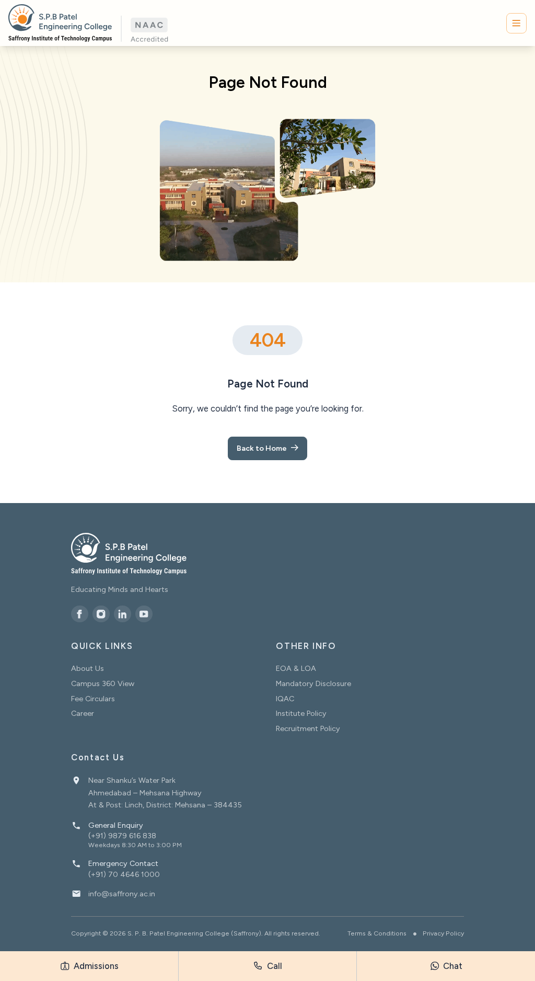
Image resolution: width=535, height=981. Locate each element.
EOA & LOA (296, 668)
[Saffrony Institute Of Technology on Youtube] (144, 614)
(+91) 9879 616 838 (122, 835)
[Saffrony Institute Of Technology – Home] (129, 554)
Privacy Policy (443, 933)
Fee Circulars (93, 698)
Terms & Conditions (376, 933)
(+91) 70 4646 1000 (124, 874)
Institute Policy (301, 713)
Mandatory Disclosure (313, 683)
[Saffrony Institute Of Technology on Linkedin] (122, 614)
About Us (87, 668)
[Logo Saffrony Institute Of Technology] (88, 23)
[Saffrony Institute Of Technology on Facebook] (79, 614)
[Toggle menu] (516, 23)
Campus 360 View (102, 683)
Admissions (95, 966)
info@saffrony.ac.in (121, 893)
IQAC (285, 698)
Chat (451, 966)
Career (82, 713)
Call (273, 966)
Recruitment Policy (308, 728)
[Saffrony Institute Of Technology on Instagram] (101, 614)
